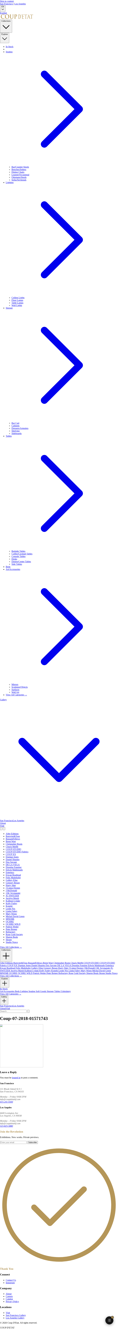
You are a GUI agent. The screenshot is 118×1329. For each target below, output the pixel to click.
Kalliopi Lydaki (13, 901)
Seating (32, 991)
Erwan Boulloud (13, 875)
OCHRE (10, 921)
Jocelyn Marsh (12, 898)
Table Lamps (17, 303)
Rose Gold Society (14, 934)
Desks (14, 559)
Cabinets (15, 425)
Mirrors (15, 684)
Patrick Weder (12, 926)
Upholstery (66, 991)
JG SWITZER (12, 895)
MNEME (10, 919)
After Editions (12, 833)
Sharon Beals (12, 937)
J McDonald (11, 890)
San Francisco (6, 4)
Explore (4, 34)
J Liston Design (13, 888)
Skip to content (7, 1)
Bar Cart (15, 423)
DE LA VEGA (13, 864)
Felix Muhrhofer (13, 877)
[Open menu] (4, 828)
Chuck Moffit (12, 846)
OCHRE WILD (13, 924)
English (3, 13)
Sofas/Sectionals (19, 180)
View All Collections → (11, 947)
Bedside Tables (18, 551)
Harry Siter (11, 885)
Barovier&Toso (13, 836)
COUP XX (11, 854)
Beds (8, 566)
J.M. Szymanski (13, 893)
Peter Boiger (11, 929)
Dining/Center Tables (21, 561)
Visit (2, 826)
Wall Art (15, 692)
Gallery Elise (12, 880)
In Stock (9, 46)
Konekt (9, 906)
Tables (57, 991)
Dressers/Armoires (20, 428)
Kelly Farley (11, 903)
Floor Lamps (17, 300)
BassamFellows (13, 839)
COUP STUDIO (13, 849)
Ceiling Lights (18, 297)
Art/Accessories (7, 991)
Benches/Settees (19, 169)
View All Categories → (16, 695)
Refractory (10, 932)
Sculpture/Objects (20, 687)
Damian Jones (12, 857)
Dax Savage (11, 862)
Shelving (16, 431)
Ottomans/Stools (19, 177)
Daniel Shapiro (12, 859)
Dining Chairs (18, 172)
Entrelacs (10, 872)
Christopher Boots (14, 844)
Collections (6, 21)
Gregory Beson (13, 883)
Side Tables (17, 564)
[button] (109, 1320)
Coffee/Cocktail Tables (22, 554)
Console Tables (18, 556)
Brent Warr (11, 841)
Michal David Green (15, 916)
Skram (9, 939)
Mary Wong (11, 914)
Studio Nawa (12, 942)
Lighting (24, 991)
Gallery (4, 997)
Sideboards (17, 433)
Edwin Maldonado (14, 870)
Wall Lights (17, 305)
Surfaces (15, 689)
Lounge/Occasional (20, 174)
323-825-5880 (6, 1126)
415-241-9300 (6, 1102)
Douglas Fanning (13, 867)
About (3, 823)
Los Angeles (20, 4)
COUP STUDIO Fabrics (17, 852)
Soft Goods (41, 991)
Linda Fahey (11, 911)
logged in (16, 1077)
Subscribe (32, 1142)
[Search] (1, 828)
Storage (50, 991)
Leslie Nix (10, 908)
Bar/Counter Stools (20, 167)
